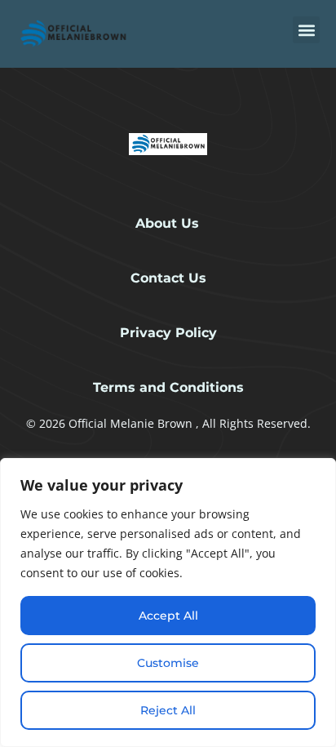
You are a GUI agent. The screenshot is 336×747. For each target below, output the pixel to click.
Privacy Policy (168, 332)
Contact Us (168, 278)
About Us (167, 223)
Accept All (168, 615)
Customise (168, 663)
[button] (306, 29)
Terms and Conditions (168, 387)
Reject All (168, 710)
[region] (168, 602)
